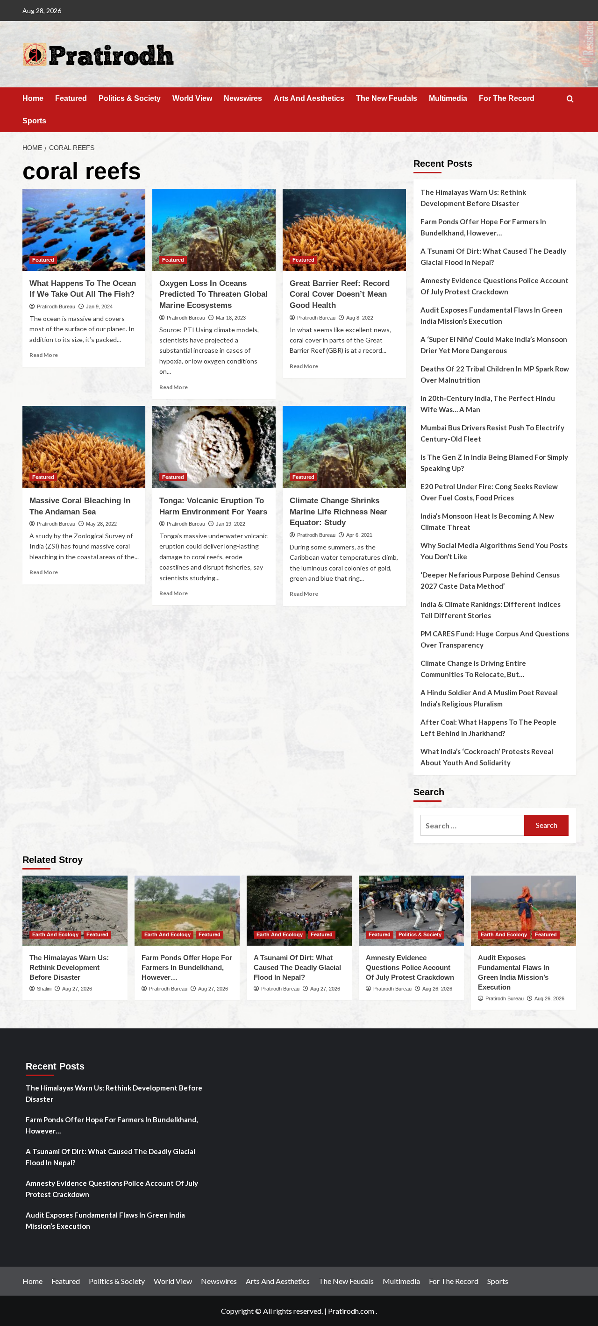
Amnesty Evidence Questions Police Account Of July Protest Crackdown (494, 286)
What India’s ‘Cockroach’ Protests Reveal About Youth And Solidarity (486, 757)
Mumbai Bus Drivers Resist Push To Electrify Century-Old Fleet (492, 433)
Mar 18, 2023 (231, 318)
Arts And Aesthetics (309, 98)
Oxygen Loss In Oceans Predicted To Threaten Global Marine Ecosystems (213, 294)
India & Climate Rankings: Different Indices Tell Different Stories (490, 610)
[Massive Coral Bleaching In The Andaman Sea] (84, 447)
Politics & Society (130, 98)
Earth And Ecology (55, 934)
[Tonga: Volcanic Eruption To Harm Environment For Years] (214, 447)
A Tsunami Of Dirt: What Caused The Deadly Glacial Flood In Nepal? (493, 256)
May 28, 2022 (101, 524)
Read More (43, 354)
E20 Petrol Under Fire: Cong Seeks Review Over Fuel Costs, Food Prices (489, 492)
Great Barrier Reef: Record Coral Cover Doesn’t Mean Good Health (340, 294)
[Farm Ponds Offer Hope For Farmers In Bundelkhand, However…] (187, 911)
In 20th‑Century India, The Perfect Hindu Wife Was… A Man (487, 403)
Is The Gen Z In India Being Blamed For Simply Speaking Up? (494, 462)
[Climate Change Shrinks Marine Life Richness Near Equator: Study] (344, 447)
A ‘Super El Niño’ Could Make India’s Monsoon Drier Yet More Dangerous (493, 345)
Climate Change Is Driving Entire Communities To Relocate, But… (473, 668)
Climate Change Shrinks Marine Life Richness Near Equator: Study (338, 512)
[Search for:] (472, 825)
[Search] (570, 99)
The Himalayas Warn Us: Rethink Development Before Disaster (473, 197)
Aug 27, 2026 (77, 988)
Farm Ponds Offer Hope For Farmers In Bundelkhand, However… (483, 227)
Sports (34, 121)
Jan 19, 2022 (230, 524)
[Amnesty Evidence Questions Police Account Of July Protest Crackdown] (411, 911)
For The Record (506, 98)
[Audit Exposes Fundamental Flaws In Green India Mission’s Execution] (523, 911)
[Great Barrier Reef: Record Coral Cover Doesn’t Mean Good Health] (344, 230)
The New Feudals (386, 98)
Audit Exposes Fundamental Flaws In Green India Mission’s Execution (491, 315)
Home (32, 98)
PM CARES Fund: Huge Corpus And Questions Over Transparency (494, 639)
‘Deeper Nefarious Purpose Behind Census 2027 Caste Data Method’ (490, 580)
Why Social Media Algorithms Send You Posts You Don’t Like (494, 551)
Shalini (44, 988)
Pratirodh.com (351, 1310)
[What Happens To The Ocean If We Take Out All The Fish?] (84, 230)
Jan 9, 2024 (99, 306)
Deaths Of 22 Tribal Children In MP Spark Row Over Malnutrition (494, 374)
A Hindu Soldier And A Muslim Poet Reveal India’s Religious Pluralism (489, 698)
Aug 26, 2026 (437, 988)
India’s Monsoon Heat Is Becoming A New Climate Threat (487, 521)
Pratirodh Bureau (56, 306)
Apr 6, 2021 (359, 535)
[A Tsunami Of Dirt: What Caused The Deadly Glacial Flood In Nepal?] (299, 911)
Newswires (243, 98)
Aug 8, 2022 (359, 318)
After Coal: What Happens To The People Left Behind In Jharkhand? (488, 727)
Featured (71, 98)
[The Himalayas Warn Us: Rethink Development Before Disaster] (75, 911)
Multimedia (448, 98)
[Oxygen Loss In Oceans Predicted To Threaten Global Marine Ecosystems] (214, 230)
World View (192, 98)
